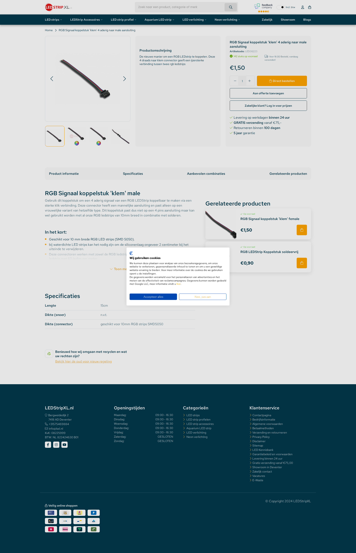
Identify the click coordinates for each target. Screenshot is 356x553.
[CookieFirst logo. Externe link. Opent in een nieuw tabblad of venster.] (131, 253)
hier (179, 284)
